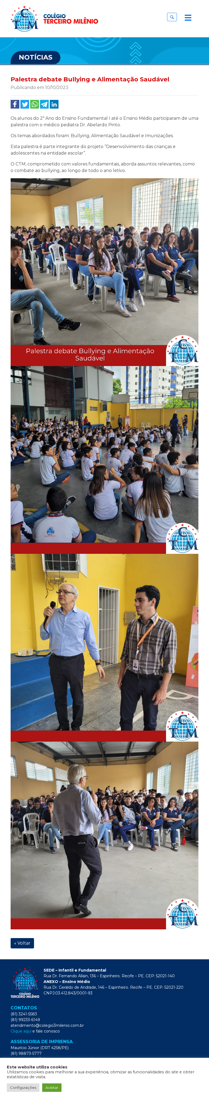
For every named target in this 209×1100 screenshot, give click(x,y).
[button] (172, 17)
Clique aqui (21, 1031)
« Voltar (22, 943)
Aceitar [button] (51, 1087)
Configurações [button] (23, 1087)
